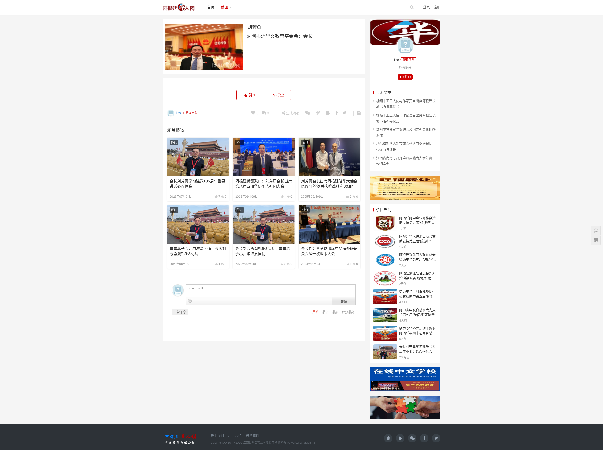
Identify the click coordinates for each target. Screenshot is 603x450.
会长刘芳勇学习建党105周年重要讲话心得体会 (197, 184)
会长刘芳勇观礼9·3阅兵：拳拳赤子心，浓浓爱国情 (262, 251)
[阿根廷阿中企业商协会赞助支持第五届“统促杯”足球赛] (385, 219)
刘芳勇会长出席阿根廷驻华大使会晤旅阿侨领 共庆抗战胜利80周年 (329, 184)
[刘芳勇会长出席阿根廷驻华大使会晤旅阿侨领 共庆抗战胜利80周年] (329, 157)
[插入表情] (190, 301)
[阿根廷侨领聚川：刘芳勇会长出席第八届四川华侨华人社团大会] (264, 157)
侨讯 (174, 142)
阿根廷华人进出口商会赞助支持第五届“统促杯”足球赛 (417, 241)
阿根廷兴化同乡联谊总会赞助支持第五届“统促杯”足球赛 (417, 259)
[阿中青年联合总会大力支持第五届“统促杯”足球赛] (385, 311)
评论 (344, 301)
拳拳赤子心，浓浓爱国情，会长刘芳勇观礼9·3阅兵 (198, 251)
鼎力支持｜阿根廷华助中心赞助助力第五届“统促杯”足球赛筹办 (417, 296)
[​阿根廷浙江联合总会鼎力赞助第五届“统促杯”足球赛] (385, 274)
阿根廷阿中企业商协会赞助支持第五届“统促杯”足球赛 (417, 222)
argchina (309, 442)
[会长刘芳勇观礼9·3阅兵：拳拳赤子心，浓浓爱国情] (264, 224)
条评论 (180, 312)
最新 (315, 312)
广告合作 (234, 435)
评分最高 (348, 312)
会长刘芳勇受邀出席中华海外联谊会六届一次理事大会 (329, 251)
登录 (426, 7)
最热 (335, 312)
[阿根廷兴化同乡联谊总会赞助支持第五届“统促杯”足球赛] (385, 255)
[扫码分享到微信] (307, 113)
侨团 (224, 7)
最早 (325, 312)
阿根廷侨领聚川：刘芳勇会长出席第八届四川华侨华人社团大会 (263, 184)
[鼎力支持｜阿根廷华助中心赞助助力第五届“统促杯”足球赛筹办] (385, 292)
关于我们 (217, 435)
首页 (210, 7)
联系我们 (252, 435)
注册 (436, 7)
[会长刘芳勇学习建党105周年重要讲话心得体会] (198, 157)
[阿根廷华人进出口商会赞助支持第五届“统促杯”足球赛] (385, 237)
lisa (178, 113)
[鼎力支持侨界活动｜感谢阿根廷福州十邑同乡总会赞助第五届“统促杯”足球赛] (385, 329)
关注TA (406, 77)
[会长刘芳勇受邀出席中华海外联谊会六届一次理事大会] (329, 224)
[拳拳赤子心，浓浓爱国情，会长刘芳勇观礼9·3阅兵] (198, 224)
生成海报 (292, 113)
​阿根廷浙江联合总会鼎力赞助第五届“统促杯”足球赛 (417, 277)
